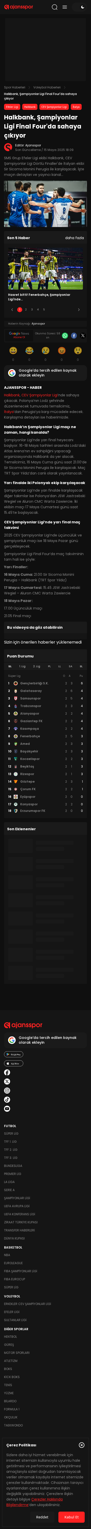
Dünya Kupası (14, 1238)
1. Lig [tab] (22, 666)
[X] (83, 336)
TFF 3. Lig (10, 1158)
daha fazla (74, 237)
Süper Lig (11, 1133)
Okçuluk (10, 1417)
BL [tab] (81, 666)
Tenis (8, 1385)
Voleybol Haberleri (47, 87)
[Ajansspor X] (7, 1081)
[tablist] (45, 666)
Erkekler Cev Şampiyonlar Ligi (27, 1304)
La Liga (9, 1182)
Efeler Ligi (12, 107)
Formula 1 (11, 1409)
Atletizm (10, 1361)
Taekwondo (13, 1425)
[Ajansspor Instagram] (7, 1091)
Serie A (9, 1190)
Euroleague (13, 1263)
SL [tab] (9, 666)
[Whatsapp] (65, 336)
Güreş (9, 1345)
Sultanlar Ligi (15, 1320)
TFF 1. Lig (10, 1141)
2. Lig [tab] (36, 666)
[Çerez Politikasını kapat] (82, 1445)
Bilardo (10, 1401)
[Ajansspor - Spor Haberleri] (18, 7)
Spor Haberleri (14, 87)
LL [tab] (59, 666)
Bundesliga (13, 1166)
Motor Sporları (17, 1353)
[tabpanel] (45, 743)
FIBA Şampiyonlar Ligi (20, 1271)
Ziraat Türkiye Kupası (21, 1222)
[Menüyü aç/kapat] (65, 7)
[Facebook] (74, 336)
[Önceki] (12, 310)
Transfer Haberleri (19, 1230)
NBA (7, 1255)
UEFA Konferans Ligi (19, 1214)
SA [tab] (70, 666)
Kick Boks (12, 1377)
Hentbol (10, 1336)
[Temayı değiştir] (79, 7)
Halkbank (29, 107)
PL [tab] (49, 666)
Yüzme (9, 1393)
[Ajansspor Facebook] (7, 1072)
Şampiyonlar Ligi (17, 1198)
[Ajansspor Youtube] (7, 1109)
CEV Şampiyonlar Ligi (54, 107)
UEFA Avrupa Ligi (17, 1206)
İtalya (76, 107)
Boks (8, 1369)
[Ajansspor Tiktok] (7, 1100)
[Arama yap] (55, 7)
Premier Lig (12, 1174)
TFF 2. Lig (10, 1150)
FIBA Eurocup (14, 1279)
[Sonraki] (79, 310)
